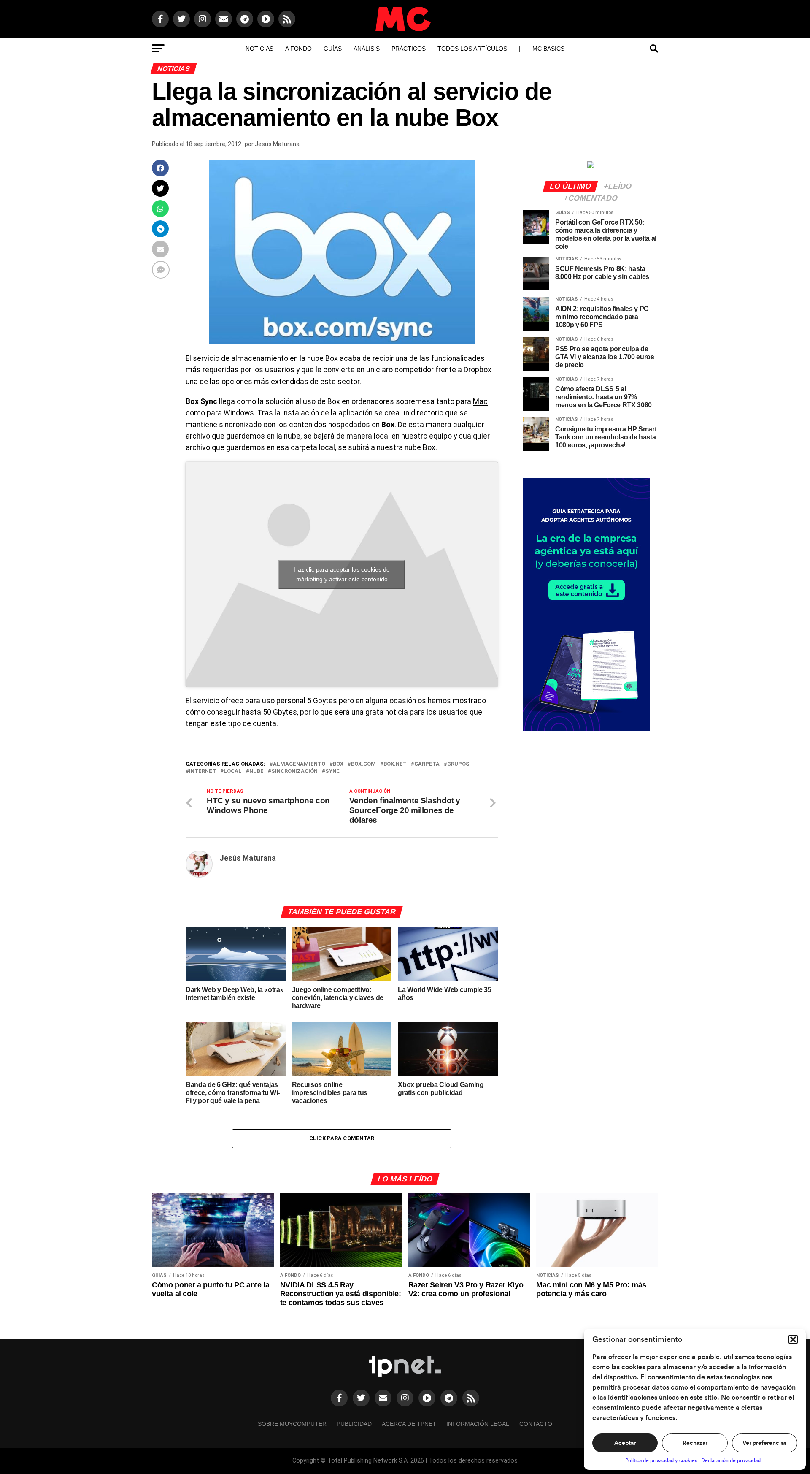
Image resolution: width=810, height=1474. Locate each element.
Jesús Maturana (277, 144)
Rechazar (695, 1443)
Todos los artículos (472, 48)
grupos (458, 764)
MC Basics (548, 48)
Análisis (367, 48)
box (338, 764)
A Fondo (298, 48)
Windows (239, 413)
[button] (793, 1339)
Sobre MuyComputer (292, 1423)
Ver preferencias (764, 1443)
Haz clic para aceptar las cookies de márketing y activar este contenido (342, 574)
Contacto (535, 1423)
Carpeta (427, 764)
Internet (202, 771)
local (233, 771)
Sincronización (294, 771)
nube (256, 771)
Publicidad (354, 1423)
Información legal (477, 1423)
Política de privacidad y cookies (661, 1460)
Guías (333, 48)
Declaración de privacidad (731, 1460)
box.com (363, 764)
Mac (480, 401)
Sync (332, 771)
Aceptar (625, 1443)
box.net (395, 764)
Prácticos (409, 48)
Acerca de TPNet (409, 1423)
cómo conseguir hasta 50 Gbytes (241, 712)
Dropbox (477, 370)
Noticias (259, 48)
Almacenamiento (299, 764)
